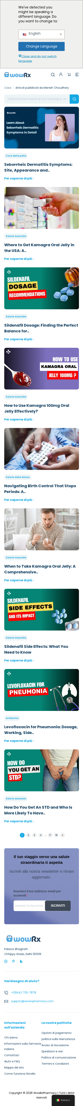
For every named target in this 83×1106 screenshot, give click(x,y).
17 (50, 835)
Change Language (41, 46)
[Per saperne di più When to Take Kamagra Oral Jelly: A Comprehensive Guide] (41, 529)
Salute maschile (16, 236)
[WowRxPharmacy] (17, 74)
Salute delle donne (18, 477)
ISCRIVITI (58, 905)
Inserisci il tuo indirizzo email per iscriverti (37, 893)
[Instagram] (6, 961)
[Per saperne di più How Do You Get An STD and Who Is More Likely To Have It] (41, 770)
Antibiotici (12, 718)
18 (56, 835)
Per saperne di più (18, 178)
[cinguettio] (21, 961)
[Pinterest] (13, 961)
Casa (7, 88)
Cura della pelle (16, 155)
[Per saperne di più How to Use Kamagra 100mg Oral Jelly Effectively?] (41, 369)
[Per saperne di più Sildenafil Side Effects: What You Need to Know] (41, 610)
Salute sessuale (16, 798)
